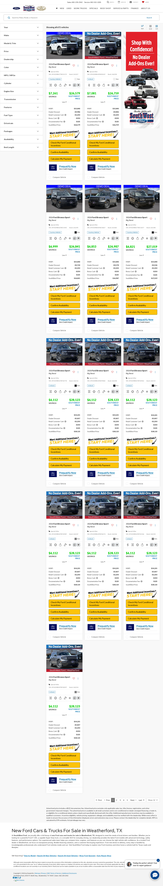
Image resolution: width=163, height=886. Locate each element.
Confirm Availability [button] (60, 152)
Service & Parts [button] (121, 8)
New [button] (62, 8)
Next (133, 800)
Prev (107, 800)
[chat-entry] (155, 875)
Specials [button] (93, 8)
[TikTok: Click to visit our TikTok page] (20, 878)
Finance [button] (135, 8)
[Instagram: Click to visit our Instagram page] (18, 878)
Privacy (43, 873)
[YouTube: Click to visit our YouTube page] (16, 878)
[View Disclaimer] (70, 85)
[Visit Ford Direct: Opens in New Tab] (20, 880)
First (99, 800)
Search (149, 18)
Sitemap (37, 873)
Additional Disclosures (69, 873)
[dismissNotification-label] (158, 860)
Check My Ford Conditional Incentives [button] (63, 144)
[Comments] (74, 85)
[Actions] (78, 65)
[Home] (57, 8)
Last (141, 800)
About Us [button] (145, 8)
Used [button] (68, 8)
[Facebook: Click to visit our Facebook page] (14, 878)
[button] (80, 45)
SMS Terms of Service (54, 873)
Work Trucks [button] (80, 8)
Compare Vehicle (59, 177)
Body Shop (105, 8)
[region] (64, 116)
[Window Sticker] (78, 85)
